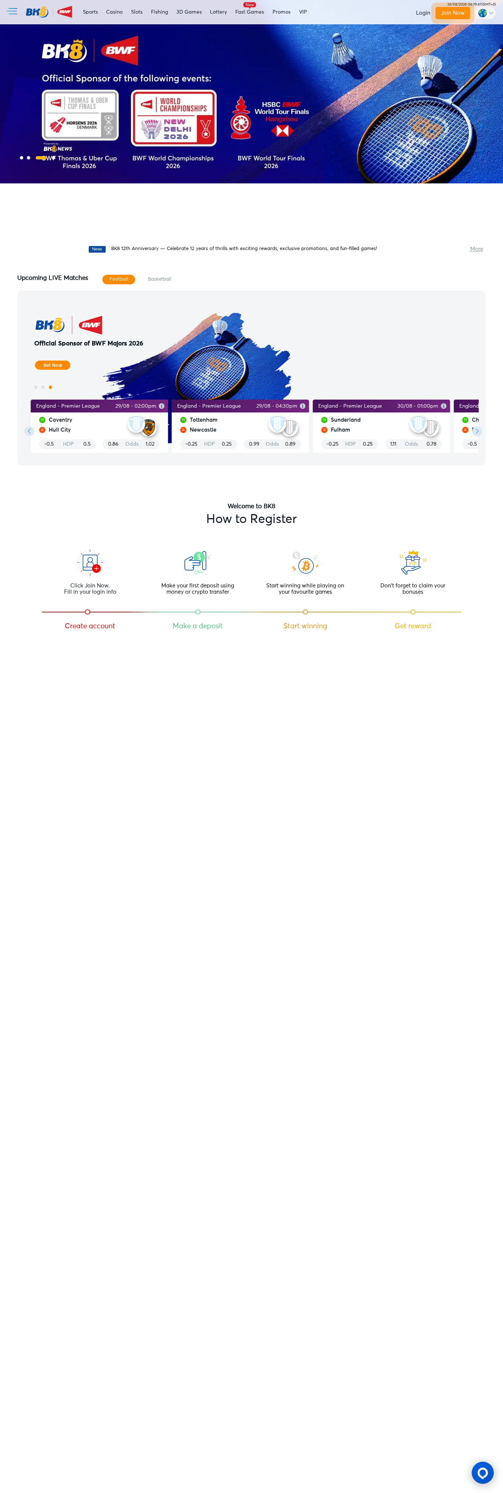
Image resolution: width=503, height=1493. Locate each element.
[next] (477, 431)
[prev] (29, 431)
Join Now (453, 13)
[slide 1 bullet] (21, 157)
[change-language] (485, 12)
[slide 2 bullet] (28, 157)
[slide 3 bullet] (41, 157)
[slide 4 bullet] (53, 157)
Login (423, 13)
